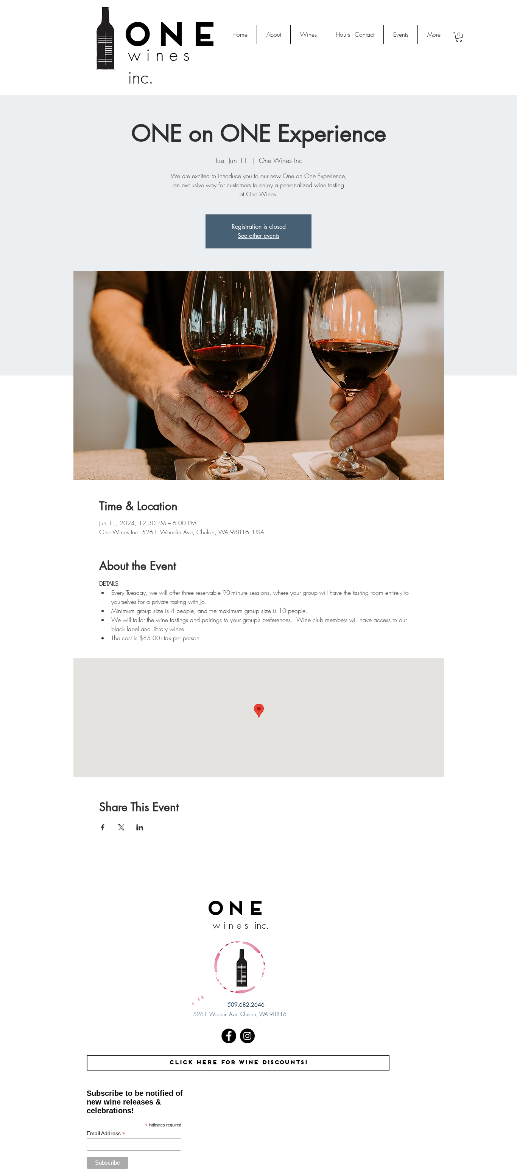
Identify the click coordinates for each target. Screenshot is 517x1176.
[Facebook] (228, 1036)
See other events (258, 236)
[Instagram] (247, 1036)
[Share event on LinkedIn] (139, 827)
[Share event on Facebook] (102, 827)
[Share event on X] (121, 827)
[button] (458, 37)
